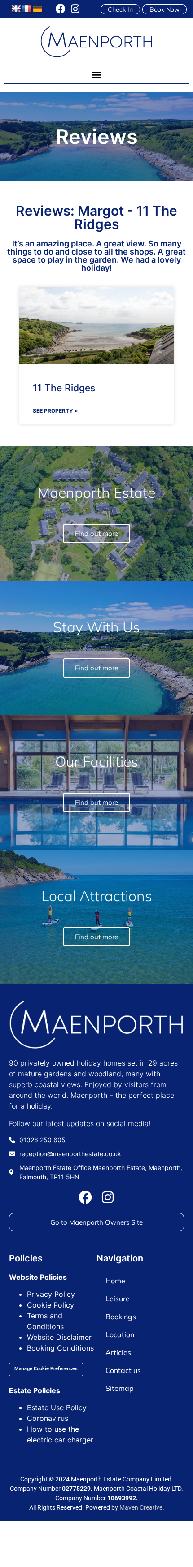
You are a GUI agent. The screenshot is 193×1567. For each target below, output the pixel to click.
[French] (27, 9)
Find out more (96, 936)
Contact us (123, 1370)
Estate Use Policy (57, 1407)
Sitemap (119, 1388)
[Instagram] (75, 9)
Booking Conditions (60, 1347)
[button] (96, 74)
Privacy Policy (51, 1294)
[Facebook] (61, 9)
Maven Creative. (141, 1507)
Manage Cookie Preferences (46, 1369)
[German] (38, 9)
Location (119, 1334)
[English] (16, 9)
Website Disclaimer (59, 1337)
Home (115, 1280)
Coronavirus (47, 1418)
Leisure (117, 1298)
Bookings (120, 1316)
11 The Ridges (64, 387)
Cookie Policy (50, 1304)
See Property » (55, 410)
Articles (118, 1352)
